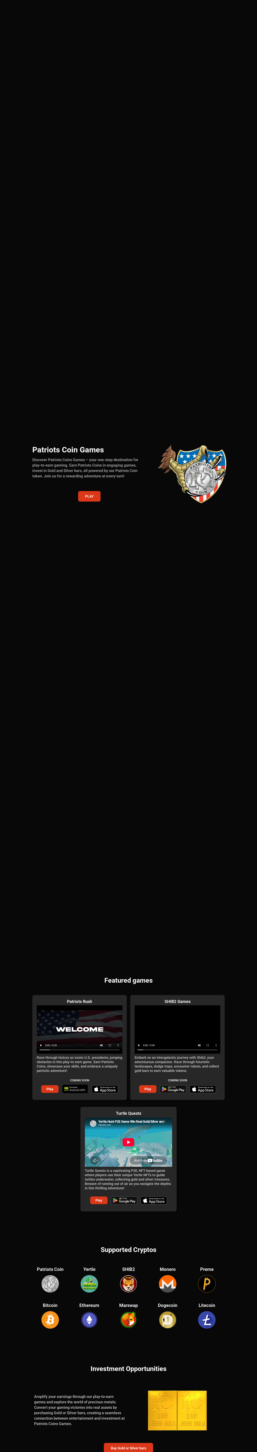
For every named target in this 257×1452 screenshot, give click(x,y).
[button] (50, 1089)
